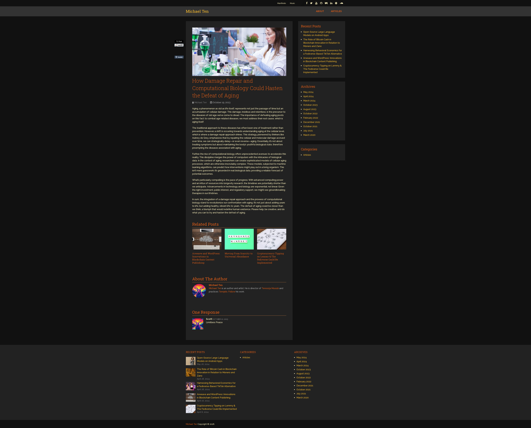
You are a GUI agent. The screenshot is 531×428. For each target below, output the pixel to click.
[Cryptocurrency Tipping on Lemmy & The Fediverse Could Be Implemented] (271, 240)
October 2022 (310, 113)
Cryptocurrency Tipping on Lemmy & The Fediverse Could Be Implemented (270, 258)
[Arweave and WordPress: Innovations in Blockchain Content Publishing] (206, 240)
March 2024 (309, 100)
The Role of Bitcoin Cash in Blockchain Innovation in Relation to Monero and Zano (321, 42)
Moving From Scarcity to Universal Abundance (239, 255)
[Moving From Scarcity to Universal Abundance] (239, 240)
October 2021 (310, 126)
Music (292, 3)
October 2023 (310, 105)
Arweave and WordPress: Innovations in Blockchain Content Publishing (206, 258)
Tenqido (223, 291)
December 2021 (311, 122)
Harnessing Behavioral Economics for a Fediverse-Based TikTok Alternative (216, 385)
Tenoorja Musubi (270, 288)
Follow (231, 291)
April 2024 (308, 96)
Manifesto (281, 3)
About (320, 11)
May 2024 (308, 92)
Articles (336, 11)
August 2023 (309, 109)
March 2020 (309, 135)
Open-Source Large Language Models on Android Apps (213, 359)
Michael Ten (197, 11)
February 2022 (310, 118)
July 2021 (308, 130)
